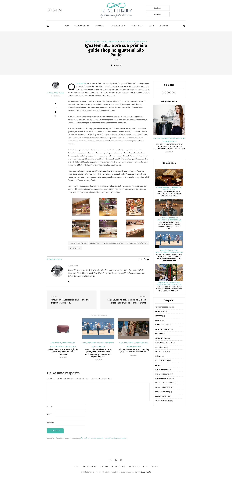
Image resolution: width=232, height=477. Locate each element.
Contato (164, 26)
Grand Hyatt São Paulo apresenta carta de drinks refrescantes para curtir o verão (169, 225)
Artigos (158, 316)
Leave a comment (55, 259)
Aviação (158, 320)
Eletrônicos (160, 347)
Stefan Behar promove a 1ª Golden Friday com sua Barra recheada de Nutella (169, 194)
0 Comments (55, 96)
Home (66, 26)
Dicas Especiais (90, 41)
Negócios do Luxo (98, 346)
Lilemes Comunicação (143, 472)
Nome (49, 406)
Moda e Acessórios (128, 41)
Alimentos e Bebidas (163, 138)
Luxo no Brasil (102, 41)
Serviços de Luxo (162, 392)
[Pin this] (120, 65)
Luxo (84, 343)
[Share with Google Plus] (117, 65)
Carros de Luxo (161, 325)
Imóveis (158, 356)
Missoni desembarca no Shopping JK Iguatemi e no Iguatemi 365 (134, 350)
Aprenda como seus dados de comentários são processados (103, 438)
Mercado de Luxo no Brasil (113, 243)
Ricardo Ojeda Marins (56, 93)
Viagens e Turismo (162, 401)
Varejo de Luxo (141, 41)
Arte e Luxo (159, 311)
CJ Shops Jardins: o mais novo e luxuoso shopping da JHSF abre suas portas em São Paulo (169, 289)
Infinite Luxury (82, 26)
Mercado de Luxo (114, 41)
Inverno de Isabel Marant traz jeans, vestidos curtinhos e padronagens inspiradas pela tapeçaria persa (98, 353)
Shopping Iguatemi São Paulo (137, 243)
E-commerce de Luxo (163, 343)
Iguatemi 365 (81, 83)
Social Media (137, 26)
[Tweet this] (114, 65)
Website (50, 422)
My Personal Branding (164, 383)
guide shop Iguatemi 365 (77, 243)
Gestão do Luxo (118, 26)
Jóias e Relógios (161, 360)
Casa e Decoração (162, 329)
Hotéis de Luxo (161, 352)
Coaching (100, 26)
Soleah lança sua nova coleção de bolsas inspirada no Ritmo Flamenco (63, 351)
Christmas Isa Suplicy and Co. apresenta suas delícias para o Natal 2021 (169, 149)
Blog (152, 26)
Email (49, 414)
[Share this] (111, 65)
